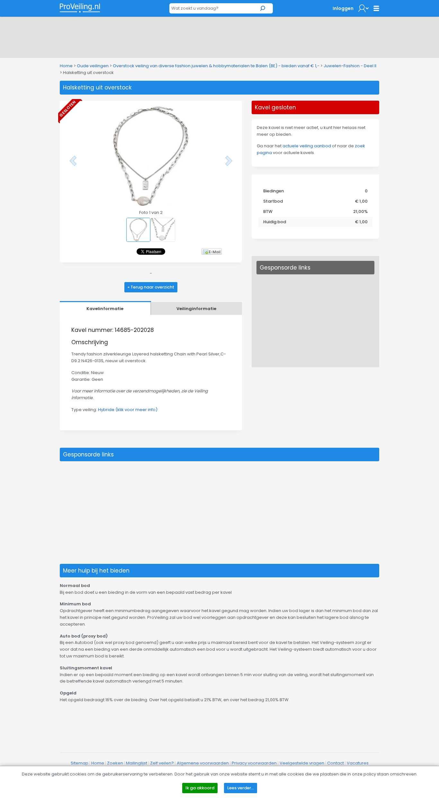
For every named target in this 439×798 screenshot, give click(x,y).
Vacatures (358, 763)
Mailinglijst (136, 763)
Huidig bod (274, 222)
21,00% (360, 211)
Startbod (273, 201)
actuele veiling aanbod (306, 146)
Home (66, 66)
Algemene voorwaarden (203, 763)
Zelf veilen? (162, 763)
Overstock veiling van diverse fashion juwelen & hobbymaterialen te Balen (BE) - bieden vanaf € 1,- (216, 66)
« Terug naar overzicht (151, 287)
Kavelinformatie (104, 309)
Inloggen (343, 8)
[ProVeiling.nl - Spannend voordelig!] (80, 8)
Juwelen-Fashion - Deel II (350, 66)
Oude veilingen (93, 66)
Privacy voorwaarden (254, 763)
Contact (335, 763)
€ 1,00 (361, 201)
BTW (268, 211)
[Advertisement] (219, 36)
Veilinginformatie (196, 309)
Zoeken (115, 763)
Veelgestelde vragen (302, 763)
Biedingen (273, 191)
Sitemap (79, 763)
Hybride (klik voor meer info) (127, 410)
